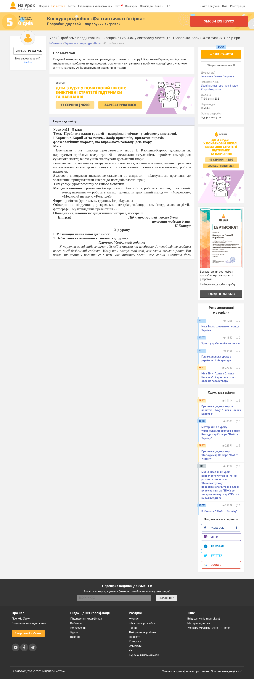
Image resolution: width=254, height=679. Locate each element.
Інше (158, 6)
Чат (119, 6)
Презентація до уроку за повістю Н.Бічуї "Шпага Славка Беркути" (221, 410)
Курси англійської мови (144, 655)
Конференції (78, 627)
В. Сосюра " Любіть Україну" (219, 511)
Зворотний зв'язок (28, 633)
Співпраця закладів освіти (29, 623)
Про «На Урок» (21, 618)
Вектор (75, 636)
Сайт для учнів (210, 6)
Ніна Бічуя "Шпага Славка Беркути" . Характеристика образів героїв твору (218, 377)
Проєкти (134, 636)
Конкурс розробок (96, 18)
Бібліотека (58, 6)
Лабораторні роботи (142, 632)
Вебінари (76, 623)
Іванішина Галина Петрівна (217, 76)
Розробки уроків (211, 89)
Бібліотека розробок (142, 623)
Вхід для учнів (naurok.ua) (203, 618)
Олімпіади (135, 646)
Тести (71, 6)
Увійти (28, 62)
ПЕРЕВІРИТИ (166, 597)
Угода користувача (173, 671)
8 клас (234, 85)
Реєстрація (237, 6)
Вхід (225, 6)
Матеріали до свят (199, 623)
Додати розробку (222, 293)
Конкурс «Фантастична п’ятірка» (208, 627)
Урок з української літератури (220, 343)
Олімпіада (146, 6)
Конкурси (131, 6)
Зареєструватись (29, 50)
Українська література (215, 85)
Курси (74, 632)
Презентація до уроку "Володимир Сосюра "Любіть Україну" (220, 455)
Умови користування (197, 671)
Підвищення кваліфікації (94, 6)
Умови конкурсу (219, 21)
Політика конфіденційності (226, 671)
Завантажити (222, 54)
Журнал (44, 6)
